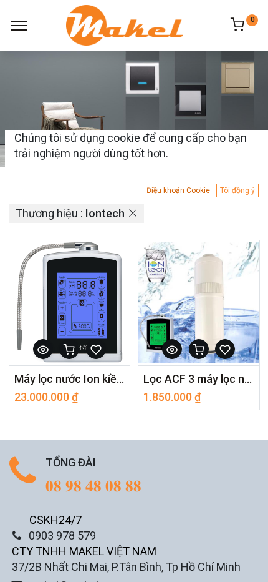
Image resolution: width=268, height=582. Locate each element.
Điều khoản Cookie (178, 190)
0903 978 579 (62, 535)
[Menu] (19, 25)
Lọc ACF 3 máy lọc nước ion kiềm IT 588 (198, 378)
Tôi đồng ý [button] (237, 190)
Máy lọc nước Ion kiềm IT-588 (69, 378)
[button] (43, 349)
